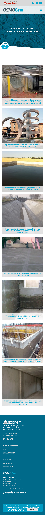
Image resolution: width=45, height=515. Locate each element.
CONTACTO (7, 463)
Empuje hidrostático (12, 446)
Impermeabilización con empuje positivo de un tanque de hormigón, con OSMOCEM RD (22, 188)
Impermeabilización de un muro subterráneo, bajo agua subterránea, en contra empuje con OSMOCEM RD (22, 402)
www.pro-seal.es (9, 485)
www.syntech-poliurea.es (12, 481)
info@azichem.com (10, 433)
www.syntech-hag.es (10, 483)
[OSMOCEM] (13, 10)
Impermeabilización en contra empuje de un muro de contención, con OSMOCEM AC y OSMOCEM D (22, 360)
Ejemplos (7, 460)
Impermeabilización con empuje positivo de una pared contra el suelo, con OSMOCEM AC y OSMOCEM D (22, 316)
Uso (4, 449)
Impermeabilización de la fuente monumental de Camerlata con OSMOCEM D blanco (22, 145)
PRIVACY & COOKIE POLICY (13, 488)
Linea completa (9, 453)
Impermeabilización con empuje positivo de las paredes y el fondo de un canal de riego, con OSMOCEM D (22, 230)
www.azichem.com (10, 435)
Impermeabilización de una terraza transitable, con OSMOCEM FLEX (22, 274)
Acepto (32, 510)
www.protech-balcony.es (12, 479)
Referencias (8, 467)
